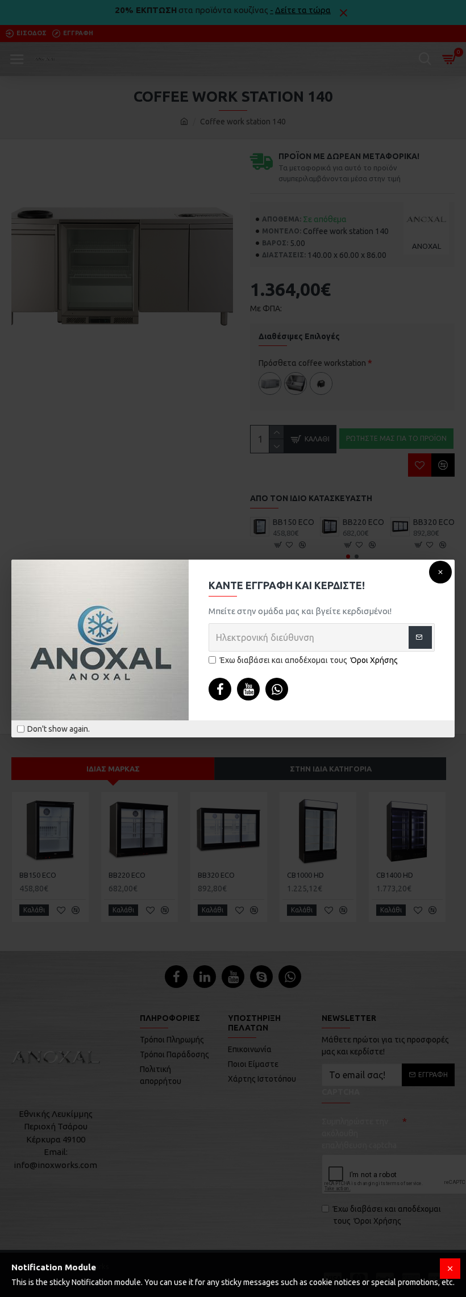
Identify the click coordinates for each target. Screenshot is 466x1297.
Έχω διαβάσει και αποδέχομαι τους (309, 660)
